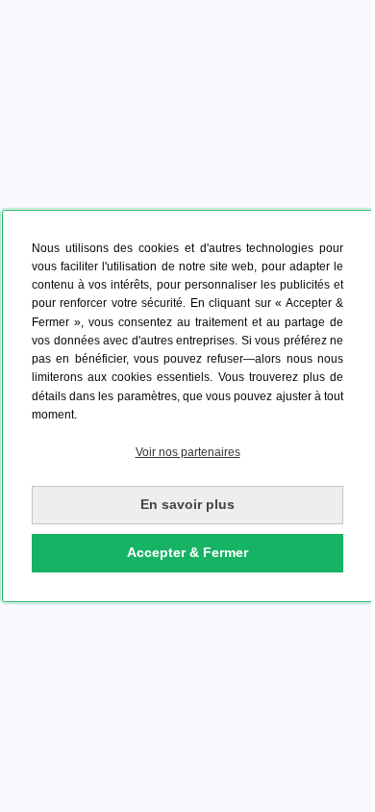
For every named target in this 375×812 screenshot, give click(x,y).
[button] (187, 453)
